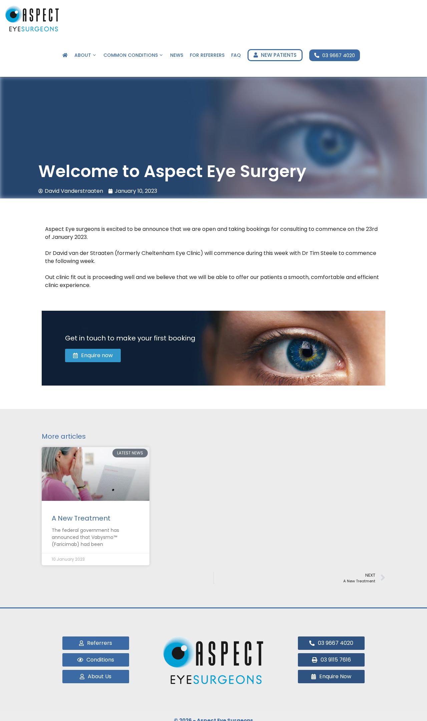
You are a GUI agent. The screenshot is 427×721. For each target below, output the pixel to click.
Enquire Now (393, 55)
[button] (331, 660)
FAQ (236, 55)
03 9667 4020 (338, 55)
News (176, 55)
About (82, 55)
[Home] (65, 55)
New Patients (278, 54)
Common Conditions (130, 55)
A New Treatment (81, 518)
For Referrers (207, 55)
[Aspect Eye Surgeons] (32, 18)
